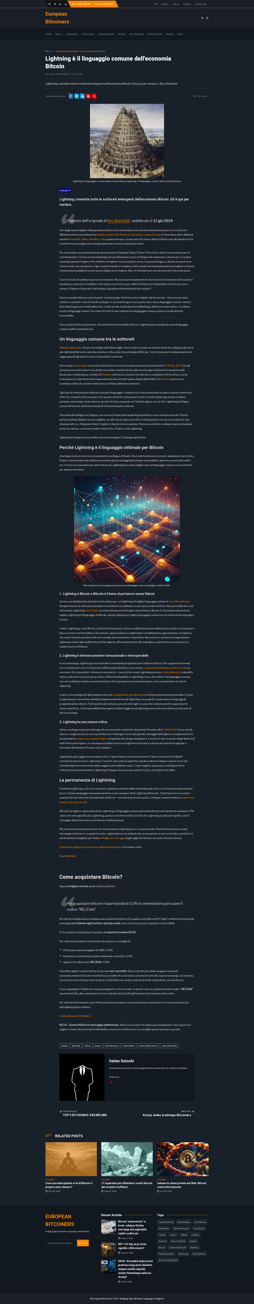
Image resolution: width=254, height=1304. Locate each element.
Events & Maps (106, 34)
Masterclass (136, 34)
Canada (147, 234)
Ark (76, 365)
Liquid (83, 365)
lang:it (98, 1045)
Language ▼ (65, 190)
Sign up (176, 4)
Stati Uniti (113, 234)
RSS (155, 4)
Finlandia (74, 239)
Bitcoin (162, 1247)
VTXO (168, 365)
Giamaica (101, 234)
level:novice (200, 1222)
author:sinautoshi (177, 1247)
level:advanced (112, 1045)
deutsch (163, 1241)
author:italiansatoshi (148, 1045)
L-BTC (177, 365)
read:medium (129, 1045)
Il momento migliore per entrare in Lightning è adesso (89, 847)
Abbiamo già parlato (70, 347)
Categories (88, 34)
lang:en (193, 1241)
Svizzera (124, 234)
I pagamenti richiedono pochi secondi (165, 667)
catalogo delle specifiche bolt (129, 694)
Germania (136, 234)
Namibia (93, 239)
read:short (164, 1228)
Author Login (200, 4)
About (59, 34)
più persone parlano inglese (92, 738)
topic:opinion (198, 1254)
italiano (64, 1045)
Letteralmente (170, 672)
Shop (180, 34)
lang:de (195, 1234)
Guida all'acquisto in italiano (75, 1015)
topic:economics (166, 1254)
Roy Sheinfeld (118, 220)
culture (87, 1045)
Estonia (156, 234)
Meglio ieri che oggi (112, 838)
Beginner (194, 1247)
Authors (165, 4)
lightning (76, 1045)
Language (72, 34)
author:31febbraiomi (168, 1260)
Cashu (165, 379)
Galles (84, 239)
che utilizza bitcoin (179, 601)
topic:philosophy (169, 1045)
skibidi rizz (170, 729)
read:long (183, 1254)
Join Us (170, 34)
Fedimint (107, 374)
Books (122, 34)
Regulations (155, 34)
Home (48, 34)
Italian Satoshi (62, 74)
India (102, 239)
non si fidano (92, 610)
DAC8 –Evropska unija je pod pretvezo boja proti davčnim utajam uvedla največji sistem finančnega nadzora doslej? (135, 1268)
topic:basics (199, 1228)
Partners (187, 4)
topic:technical (178, 1241)
